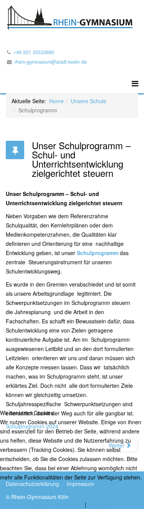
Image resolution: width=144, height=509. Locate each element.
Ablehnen (85, 492)
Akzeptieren (29, 492)
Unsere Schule (88, 101)
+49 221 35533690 (33, 52)
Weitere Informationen (56, 504)
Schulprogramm (97, 253)
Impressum (101, 504)
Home (56, 101)
